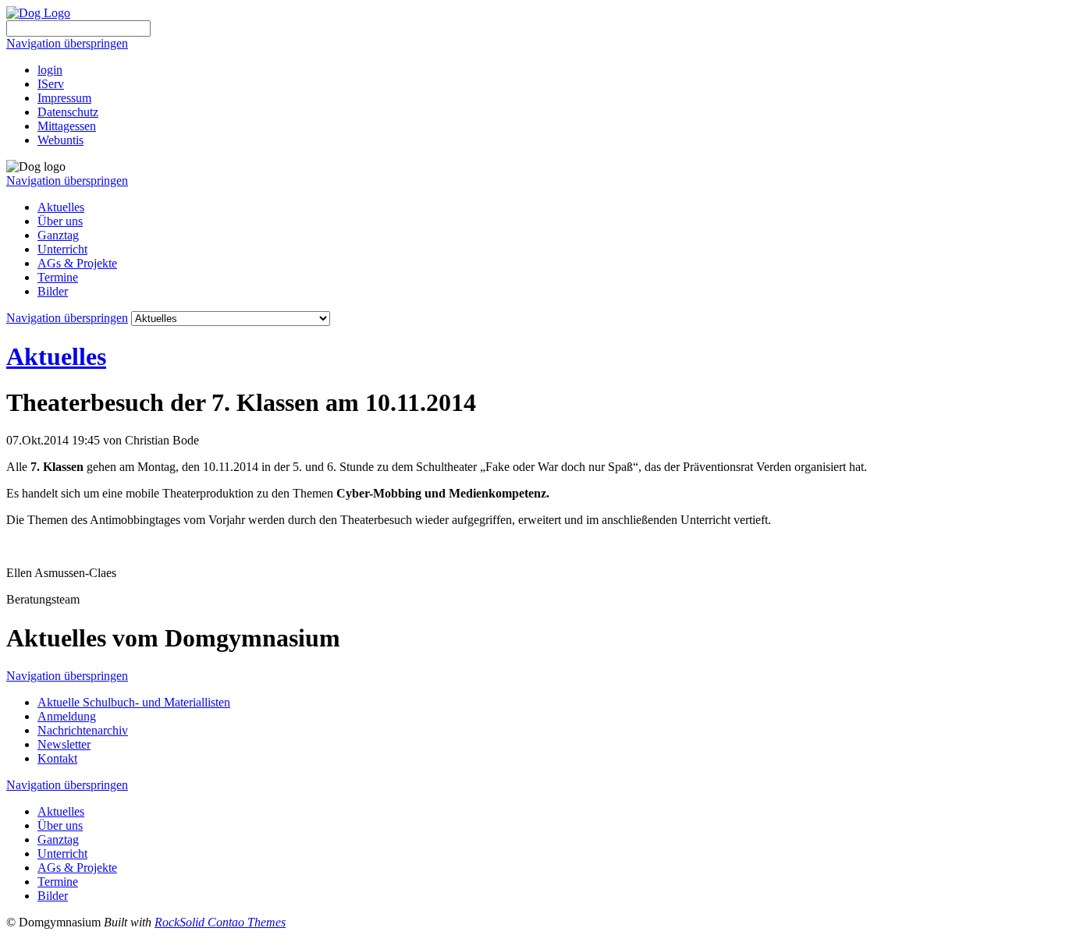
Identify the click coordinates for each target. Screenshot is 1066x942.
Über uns (60, 221)
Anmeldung (66, 716)
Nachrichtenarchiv (82, 730)
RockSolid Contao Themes (220, 922)
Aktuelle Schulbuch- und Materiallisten (133, 702)
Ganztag (58, 235)
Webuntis (60, 140)
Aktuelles (60, 207)
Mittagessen (66, 126)
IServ (50, 83)
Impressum (64, 97)
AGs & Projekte (77, 263)
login (49, 69)
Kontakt (57, 758)
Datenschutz (67, 112)
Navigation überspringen (67, 43)
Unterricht (62, 249)
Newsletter (64, 744)
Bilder (52, 291)
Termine (57, 277)
